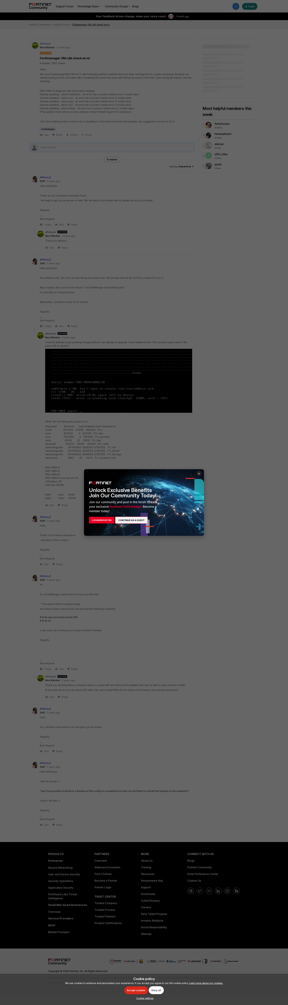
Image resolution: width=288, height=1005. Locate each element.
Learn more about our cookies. (206, 983)
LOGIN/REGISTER (102, 520)
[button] (144, 998)
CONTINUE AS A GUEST (131, 520)
